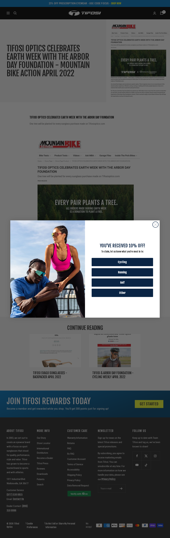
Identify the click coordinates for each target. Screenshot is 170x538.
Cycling (122, 262)
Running (122, 272)
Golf (122, 282)
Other (122, 292)
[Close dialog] (155, 224)
